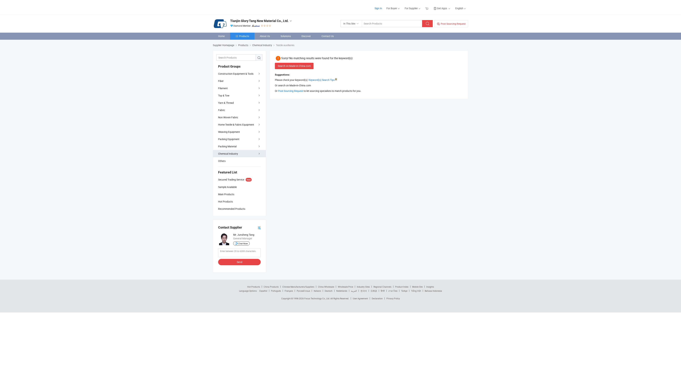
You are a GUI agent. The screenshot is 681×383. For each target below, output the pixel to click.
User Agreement (360, 298)
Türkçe (404, 290)
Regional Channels (382, 286)
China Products (271, 286)
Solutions (286, 36)
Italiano (317, 290)
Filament (223, 88)
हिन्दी (383, 290)
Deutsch (329, 290)
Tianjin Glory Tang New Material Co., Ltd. (259, 21)
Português (276, 290)
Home (221, 36)
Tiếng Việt (416, 290)
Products (244, 36)
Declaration (377, 298)
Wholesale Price (345, 286)
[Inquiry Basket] (427, 8)
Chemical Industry (228, 153)
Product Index (401, 286)
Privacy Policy (393, 298)
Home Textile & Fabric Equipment (236, 124)
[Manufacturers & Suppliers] (235, 7)
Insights (430, 286)
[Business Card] (259, 227)
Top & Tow (223, 95)
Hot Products (253, 286)
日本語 (374, 290)
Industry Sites (363, 286)
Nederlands (341, 290)
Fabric (221, 110)
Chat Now (243, 243)
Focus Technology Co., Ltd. (317, 298)
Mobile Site (417, 286)
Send (239, 262)
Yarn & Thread (226, 102)
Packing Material (227, 146)
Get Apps (442, 8)
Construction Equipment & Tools (235, 73)
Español (263, 290)
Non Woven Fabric (228, 117)
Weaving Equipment (229, 132)
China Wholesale (326, 286)
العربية (354, 290)
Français (289, 290)
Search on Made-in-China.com (294, 66)
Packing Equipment (228, 139)
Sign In (378, 8)
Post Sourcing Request (453, 23)
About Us (265, 36)
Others (222, 161)
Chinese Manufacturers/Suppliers (298, 286)
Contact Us (328, 36)
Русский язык (303, 290)
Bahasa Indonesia (433, 290)
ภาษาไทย (392, 290)
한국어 (364, 290)
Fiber (221, 81)
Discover (306, 36)
